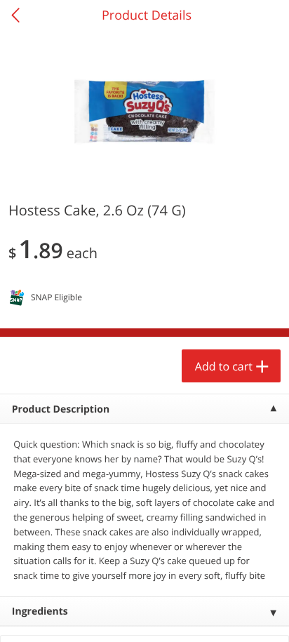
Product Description (60, 409)
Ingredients (40, 611)
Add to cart (224, 366)
